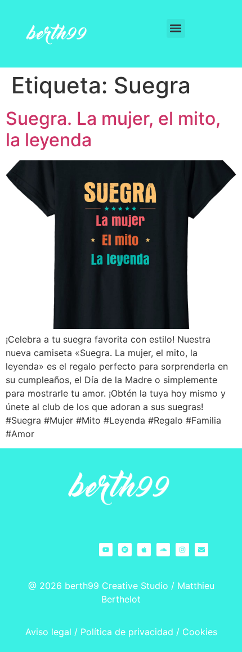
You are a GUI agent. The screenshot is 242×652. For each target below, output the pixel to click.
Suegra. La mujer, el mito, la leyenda (113, 129)
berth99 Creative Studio (116, 585)
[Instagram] (182, 549)
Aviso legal (48, 631)
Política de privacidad (126, 631)
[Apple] (144, 549)
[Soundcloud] (163, 549)
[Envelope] (201, 549)
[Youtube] (106, 549)
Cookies (199, 631)
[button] (176, 28)
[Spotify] (125, 549)
